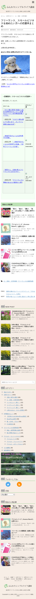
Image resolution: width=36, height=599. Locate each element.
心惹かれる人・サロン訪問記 (15, 410)
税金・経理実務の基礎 (13, 430)
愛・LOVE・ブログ (12, 421)
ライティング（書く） (13, 407)
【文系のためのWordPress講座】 (17, 416)
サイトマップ (18, 580)
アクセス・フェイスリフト (15, 441)
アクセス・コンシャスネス (12, 436)
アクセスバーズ (11, 439)
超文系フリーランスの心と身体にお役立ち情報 (18, 590)
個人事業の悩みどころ (13, 433)
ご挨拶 (11, 577)
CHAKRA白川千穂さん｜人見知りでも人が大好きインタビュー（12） (23, 265)
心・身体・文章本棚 (10, 281)
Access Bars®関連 (16, 579)
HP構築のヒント (9, 414)
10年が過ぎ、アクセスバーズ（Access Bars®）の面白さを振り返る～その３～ (23, 326)
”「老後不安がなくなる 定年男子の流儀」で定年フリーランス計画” (13, 144)
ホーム (5, 577)
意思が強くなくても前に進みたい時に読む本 (20, 296)
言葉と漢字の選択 (12, 397)
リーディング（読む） (13, 405)
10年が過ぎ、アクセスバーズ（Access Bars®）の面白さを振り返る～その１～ (23, 353)
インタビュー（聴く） (13, 402)
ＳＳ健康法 (7, 447)
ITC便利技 (10, 424)
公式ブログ (18, 577)
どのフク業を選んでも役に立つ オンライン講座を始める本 (13, 122)
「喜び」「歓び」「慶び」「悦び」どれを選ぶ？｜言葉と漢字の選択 (23, 211)
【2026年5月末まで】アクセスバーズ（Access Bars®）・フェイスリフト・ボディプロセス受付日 (23, 313)
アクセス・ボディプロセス (15, 444)
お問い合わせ (27, 579)
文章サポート (8, 394)
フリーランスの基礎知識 (25, 281)
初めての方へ (8, 392)
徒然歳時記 (7, 450)
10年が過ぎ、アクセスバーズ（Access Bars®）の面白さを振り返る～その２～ (23, 339)
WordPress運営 (11, 419)
